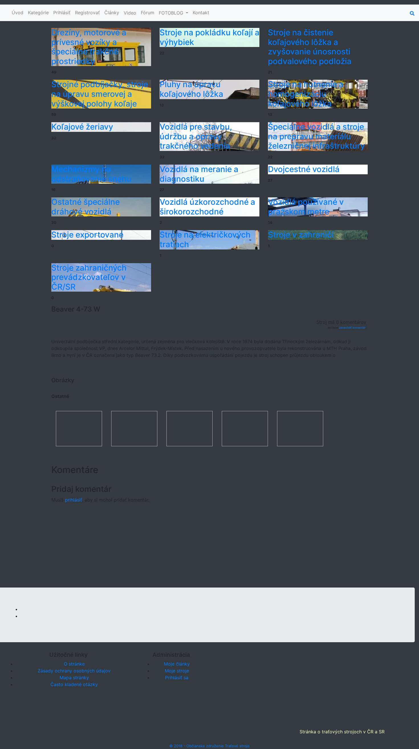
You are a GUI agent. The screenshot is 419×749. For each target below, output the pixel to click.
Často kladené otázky (74, 684)
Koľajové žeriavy (82, 127)
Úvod (17, 12)
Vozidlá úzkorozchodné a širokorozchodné (207, 206)
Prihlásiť (61, 12)
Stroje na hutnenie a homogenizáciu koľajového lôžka (305, 93)
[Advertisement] (209, 548)
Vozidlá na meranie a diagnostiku (199, 174)
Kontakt (201, 12)
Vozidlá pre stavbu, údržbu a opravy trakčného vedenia (196, 136)
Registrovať (87, 12)
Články (111, 12)
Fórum (147, 12)
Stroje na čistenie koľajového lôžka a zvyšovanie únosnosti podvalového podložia (309, 47)
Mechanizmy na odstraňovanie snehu (91, 174)
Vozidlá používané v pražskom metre (306, 206)
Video (130, 13)
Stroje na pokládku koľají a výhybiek (209, 37)
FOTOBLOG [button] (172, 13)
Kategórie (38, 12)
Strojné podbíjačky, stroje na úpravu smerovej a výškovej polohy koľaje (99, 93)
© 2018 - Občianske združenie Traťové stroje (209, 746)
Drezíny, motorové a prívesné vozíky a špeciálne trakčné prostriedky (88, 47)
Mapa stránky (74, 677)
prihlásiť (73, 500)
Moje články (177, 664)
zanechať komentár (352, 327)
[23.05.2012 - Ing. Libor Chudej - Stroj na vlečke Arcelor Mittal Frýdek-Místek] (79, 428)
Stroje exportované (87, 235)
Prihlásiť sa (176, 677)
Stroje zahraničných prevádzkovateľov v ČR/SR (89, 277)
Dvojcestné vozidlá (303, 169)
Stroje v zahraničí (300, 235)
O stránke (74, 664)
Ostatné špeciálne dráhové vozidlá (85, 206)
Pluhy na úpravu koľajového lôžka (191, 89)
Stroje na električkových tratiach (205, 239)
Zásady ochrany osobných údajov (74, 671)
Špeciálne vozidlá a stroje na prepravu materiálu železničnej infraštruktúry (316, 136)
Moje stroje (177, 671)
